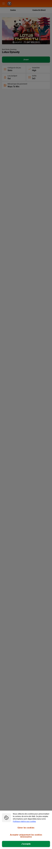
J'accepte (26, 844)
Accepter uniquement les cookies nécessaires (26, 836)
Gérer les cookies (26, 827)
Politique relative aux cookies (24, 821)
